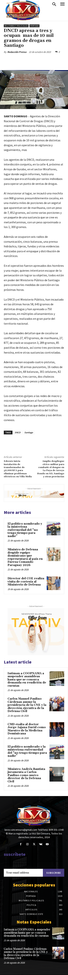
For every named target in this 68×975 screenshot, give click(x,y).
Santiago (28, 432)
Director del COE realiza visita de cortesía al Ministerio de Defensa (26, 581)
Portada (34, 26)
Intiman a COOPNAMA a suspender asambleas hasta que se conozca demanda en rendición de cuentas (27, 680)
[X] (28, 60)
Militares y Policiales (16, 26)
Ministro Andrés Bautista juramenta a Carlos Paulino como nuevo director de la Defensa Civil (26, 775)
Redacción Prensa (16, 52)
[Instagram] (27, 844)
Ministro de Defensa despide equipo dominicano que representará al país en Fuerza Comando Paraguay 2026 (25, 557)
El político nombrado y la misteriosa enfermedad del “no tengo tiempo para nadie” (25, 530)
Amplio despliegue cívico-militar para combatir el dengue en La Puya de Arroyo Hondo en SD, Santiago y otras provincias (50, 469)
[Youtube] (47, 844)
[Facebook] (19, 60)
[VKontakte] (40, 844)
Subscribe (53, 872)
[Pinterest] (37, 60)
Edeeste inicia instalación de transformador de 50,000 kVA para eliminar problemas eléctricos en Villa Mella (18, 469)
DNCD (18, 432)
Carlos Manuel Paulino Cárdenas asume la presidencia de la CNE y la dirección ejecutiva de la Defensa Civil (27, 705)
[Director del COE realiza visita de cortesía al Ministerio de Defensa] (53, 583)
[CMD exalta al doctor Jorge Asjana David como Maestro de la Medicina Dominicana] (56, 729)
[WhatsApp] (45, 60)
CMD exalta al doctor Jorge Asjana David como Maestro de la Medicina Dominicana (27, 729)
